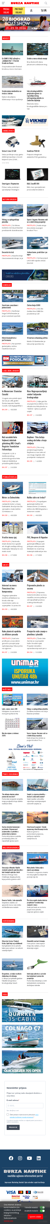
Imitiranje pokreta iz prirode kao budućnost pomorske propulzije (36, 976)
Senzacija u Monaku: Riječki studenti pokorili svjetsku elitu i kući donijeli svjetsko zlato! (12, 869)
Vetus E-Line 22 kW (9, 151)
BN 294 (29, 652)
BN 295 (29, 461)
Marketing (15, 1182)
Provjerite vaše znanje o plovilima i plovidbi (37, 633)
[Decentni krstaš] (12, 250)
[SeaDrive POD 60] (37, 148)
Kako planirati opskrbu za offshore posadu (11, 633)
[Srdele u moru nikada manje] (37, 56)
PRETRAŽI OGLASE (19, 10)
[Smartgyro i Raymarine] (12, 181)
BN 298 (4, 555)
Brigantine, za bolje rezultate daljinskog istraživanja (11, 975)
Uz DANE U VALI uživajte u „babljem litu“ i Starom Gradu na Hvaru (11, 60)
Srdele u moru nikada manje (37, 58)
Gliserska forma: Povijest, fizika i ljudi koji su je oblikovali (12, 942)
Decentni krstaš (8, 252)
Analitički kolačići (31, 1211)
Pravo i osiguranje (10, 774)
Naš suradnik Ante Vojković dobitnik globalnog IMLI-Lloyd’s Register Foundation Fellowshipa (11, 443)
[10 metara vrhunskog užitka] (37, 335)
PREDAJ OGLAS (6, 10)
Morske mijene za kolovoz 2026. (10, 734)
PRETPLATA (6, 225)
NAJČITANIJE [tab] (7, 689)
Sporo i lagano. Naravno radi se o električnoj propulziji (37, 220)
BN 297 (29, 415)
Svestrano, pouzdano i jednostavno (10, 306)
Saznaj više (8, 1221)
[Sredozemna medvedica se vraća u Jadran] (12, 88)
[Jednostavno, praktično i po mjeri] (37, 250)
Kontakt (21, 1182)
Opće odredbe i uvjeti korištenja (34, 1182)
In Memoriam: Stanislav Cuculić (12, 393)
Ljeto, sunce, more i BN (9, 709)
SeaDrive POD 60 (33, 151)
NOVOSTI (6, 38)
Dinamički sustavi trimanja (36, 941)
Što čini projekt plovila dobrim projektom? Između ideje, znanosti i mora (37, 902)
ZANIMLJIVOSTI (8, 130)
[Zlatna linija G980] (37, 303)
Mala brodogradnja (11, 847)
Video (5, 994)
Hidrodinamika (8, 920)
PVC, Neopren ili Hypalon (37, 537)
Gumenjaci (7, 284)
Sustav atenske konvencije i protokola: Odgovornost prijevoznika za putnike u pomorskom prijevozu (11, 830)
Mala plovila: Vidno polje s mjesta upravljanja (35, 868)
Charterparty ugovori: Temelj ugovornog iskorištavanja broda (37, 828)
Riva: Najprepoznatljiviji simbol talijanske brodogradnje (37, 394)
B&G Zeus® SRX (33, 183)
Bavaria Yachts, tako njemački (12, 900)
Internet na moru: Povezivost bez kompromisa (9, 588)
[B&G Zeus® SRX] (37, 181)
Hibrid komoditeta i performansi (9, 339)
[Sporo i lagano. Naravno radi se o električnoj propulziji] (37, 217)
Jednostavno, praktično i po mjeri (37, 253)
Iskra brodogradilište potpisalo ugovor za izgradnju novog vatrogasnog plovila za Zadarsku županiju (35, 95)
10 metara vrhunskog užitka (37, 338)
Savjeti (6, 564)
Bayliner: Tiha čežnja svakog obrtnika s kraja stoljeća (37, 440)
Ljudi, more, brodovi (11, 370)
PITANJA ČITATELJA (10, 476)
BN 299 (4, 410)
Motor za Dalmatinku (10, 497)
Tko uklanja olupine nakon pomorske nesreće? (10, 795)
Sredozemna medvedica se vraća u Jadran (11, 92)
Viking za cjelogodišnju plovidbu (10, 220)
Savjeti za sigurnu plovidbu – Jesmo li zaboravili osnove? (36, 795)
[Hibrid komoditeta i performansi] (12, 335)
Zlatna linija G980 (33, 305)
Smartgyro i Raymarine (10, 183)
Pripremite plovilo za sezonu (35, 587)
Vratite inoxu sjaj (9, 537)
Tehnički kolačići (31, 1207)
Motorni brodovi (10, 199)
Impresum (8, 1182)
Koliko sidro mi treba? (36, 497)
